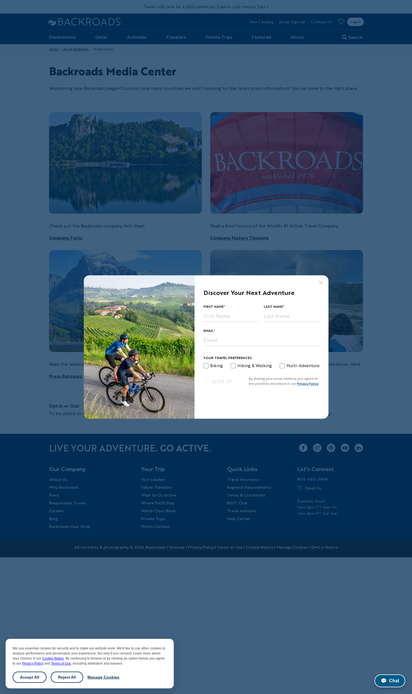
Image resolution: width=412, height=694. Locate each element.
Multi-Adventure (303, 365)
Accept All (29, 677)
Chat (390, 681)
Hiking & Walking (254, 365)
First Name (213, 306)
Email (208, 330)
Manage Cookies (103, 677)
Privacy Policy (32, 663)
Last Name (273, 306)
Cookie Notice (53, 658)
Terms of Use (61, 663)
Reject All (67, 677)
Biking (216, 365)
